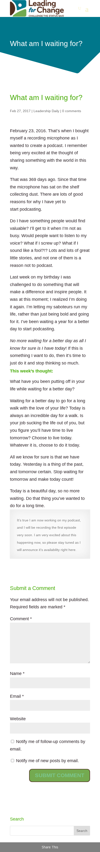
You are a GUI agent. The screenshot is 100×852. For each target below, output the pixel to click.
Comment (21, 618)
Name (17, 673)
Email (17, 696)
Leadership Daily (46, 111)
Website (18, 718)
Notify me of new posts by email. (47, 760)
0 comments (71, 111)
